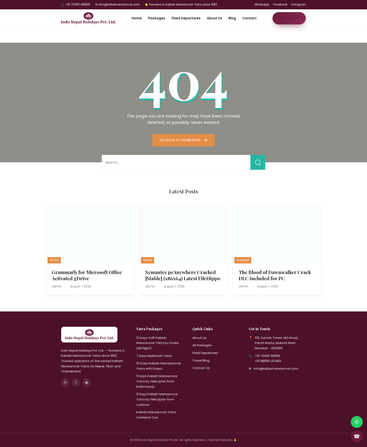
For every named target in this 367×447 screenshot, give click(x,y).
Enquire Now (289, 18)
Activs (54, 260)
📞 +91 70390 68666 (75, 5)
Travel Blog (200, 360)
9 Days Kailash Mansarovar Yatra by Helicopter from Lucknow (157, 399)
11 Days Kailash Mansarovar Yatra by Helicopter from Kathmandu (157, 381)
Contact (249, 18)
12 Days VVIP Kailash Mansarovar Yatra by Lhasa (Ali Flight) (157, 343)
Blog (232, 18)
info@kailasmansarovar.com (276, 368)
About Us (214, 18)
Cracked (243, 260)
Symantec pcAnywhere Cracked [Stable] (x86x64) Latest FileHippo (182, 275)
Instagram (298, 5)
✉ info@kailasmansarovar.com (117, 5)
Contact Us (201, 368)
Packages (156, 18)
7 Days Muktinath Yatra (154, 356)
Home (137, 18)
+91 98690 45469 (268, 361)
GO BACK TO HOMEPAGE (181, 140)
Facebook (280, 5)
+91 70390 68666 (267, 356)
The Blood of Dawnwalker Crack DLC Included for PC (275, 275)
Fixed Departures (186, 18)
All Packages (202, 345)
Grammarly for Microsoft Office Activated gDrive (87, 275)
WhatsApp (261, 5)
